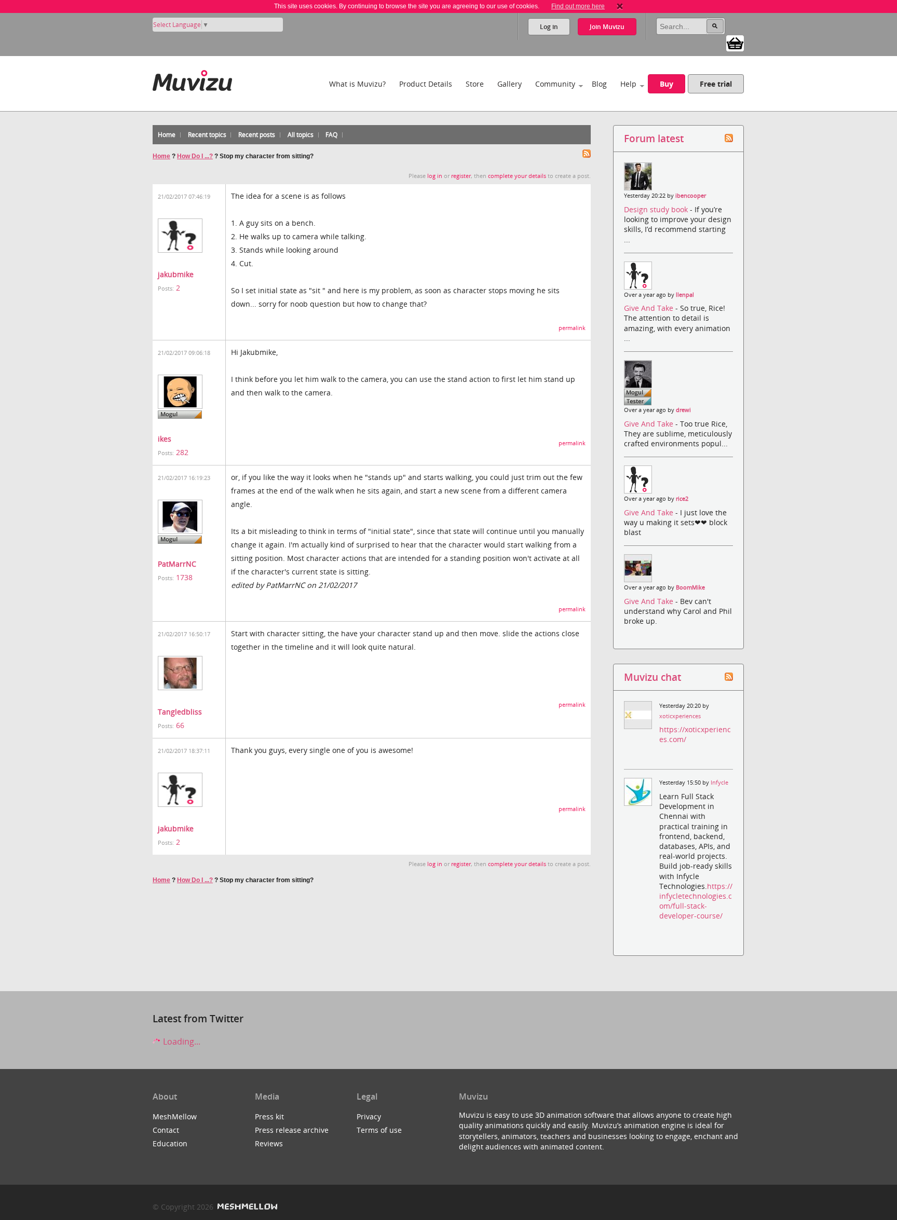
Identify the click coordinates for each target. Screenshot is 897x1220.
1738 (184, 577)
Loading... (180, 1041)
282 (182, 452)
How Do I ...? (195, 156)
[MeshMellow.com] (246, 1207)
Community (555, 84)
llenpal (685, 294)
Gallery (509, 84)
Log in (549, 26)
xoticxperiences (680, 716)
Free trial (716, 84)
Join (607, 26)
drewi (683, 410)
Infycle (719, 782)
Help (628, 84)
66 (180, 725)
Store (475, 84)
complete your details (517, 176)
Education (170, 1143)
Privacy (369, 1116)
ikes (164, 439)
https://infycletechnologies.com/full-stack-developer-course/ (695, 901)
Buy (666, 84)
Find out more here (578, 6)
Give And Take (649, 308)
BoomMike (690, 587)
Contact (166, 1130)
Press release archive (292, 1130)
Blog (599, 84)
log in (434, 176)
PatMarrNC (177, 564)
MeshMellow (175, 1116)
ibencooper (690, 195)
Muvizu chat (652, 676)
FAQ (331, 134)
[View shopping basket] (735, 42)
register (461, 176)
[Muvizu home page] (192, 78)
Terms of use (379, 1130)
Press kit (269, 1116)
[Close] (620, 6)
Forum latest (654, 138)
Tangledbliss (180, 712)
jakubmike (176, 274)
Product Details (425, 84)
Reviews (269, 1143)
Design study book (657, 209)
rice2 (682, 498)
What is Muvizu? (357, 84)
